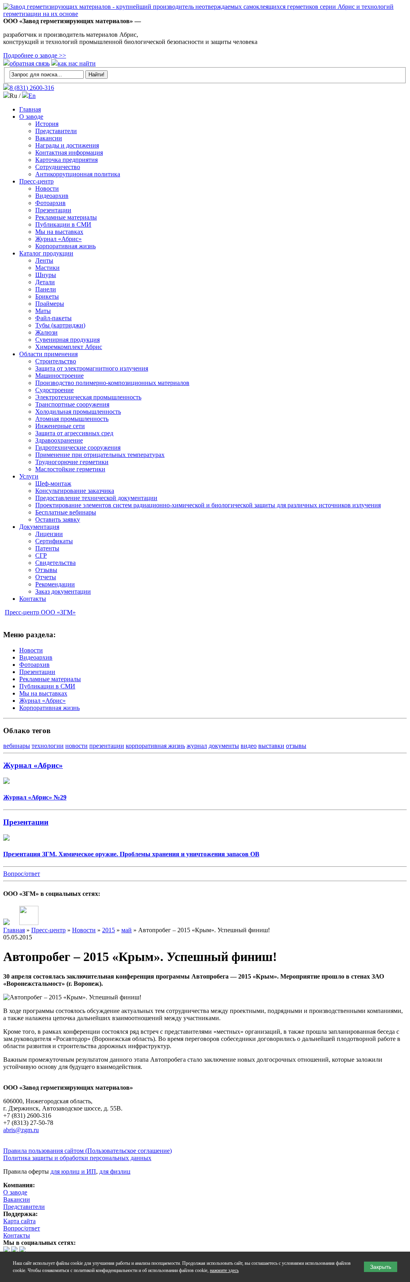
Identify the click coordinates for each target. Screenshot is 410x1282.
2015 (108, 930)
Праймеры (49, 303)
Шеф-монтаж (53, 483)
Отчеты (45, 577)
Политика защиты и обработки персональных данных (77, 1157)
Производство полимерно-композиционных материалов (112, 382)
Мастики (47, 267)
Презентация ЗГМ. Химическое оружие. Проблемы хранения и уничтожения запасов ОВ (131, 854)
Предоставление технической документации (96, 497)
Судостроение (54, 390)
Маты (43, 310)
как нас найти (77, 63)
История (46, 123)
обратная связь (30, 63)
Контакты (32, 598)
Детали (45, 282)
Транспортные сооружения (72, 404)
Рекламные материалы (66, 217)
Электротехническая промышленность (88, 397)
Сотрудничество (57, 166)
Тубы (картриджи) (60, 325)
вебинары (16, 745)
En (32, 95)
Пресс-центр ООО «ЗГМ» (40, 612)
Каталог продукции (46, 253)
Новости (47, 188)
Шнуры (45, 274)
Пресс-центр (36, 181)
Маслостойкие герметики (70, 469)
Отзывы (46, 569)
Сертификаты (54, 541)
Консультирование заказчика (74, 490)
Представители (56, 131)
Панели (45, 289)
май (126, 930)
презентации (106, 745)
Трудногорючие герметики (72, 462)
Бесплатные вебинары (65, 512)
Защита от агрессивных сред (74, 433)
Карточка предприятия (66, 159)
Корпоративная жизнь (65, 246)
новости (76, 745)
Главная (30, 109)
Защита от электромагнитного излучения (91, 368)
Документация (39, 526)
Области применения (48, 354)
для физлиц (115, 1171)
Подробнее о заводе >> (34, 55)
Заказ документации (63, 591)
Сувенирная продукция (67, 339)
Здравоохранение (59, 440)
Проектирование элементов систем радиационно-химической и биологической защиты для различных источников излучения (208, 505)
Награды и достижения (67, 145)
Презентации (53, 210)
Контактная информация (69, 152)
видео (249, 745)
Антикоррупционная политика (77, 174)
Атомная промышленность (72, 418)
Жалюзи (46, 332)
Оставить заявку (57, 519)
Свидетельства (55, 562)
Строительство (55, 361)
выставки (271, 745)
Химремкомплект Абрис (68, 346)
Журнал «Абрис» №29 (34, 797)
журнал (197, 745)
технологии (48, 745)
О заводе (31, 116)
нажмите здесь (224, 1270)
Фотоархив (50, 202)
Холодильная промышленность (78, 411)
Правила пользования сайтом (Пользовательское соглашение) (87, 1150)
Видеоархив (51, 195)
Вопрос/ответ (21, 873)
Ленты (44, 260)
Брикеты (47, 296)
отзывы (296, 745)
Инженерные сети (60, 426)
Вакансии (48, 138)
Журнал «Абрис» (58, 238)
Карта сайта (19, 1221)
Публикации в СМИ (63, 224)
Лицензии (49, 533)
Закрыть (380, 1267)
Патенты (47, 548)
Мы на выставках (59, 231)
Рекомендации (55, 584)
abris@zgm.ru (21, 1129)
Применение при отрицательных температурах (100, 454)
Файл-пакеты (53, 318)
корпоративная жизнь (155, 745)
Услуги (28, 476)
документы (224, 745)
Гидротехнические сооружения (78, 447)
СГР (41, 555)
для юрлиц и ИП (73, 1171)
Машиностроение (59, 375)
